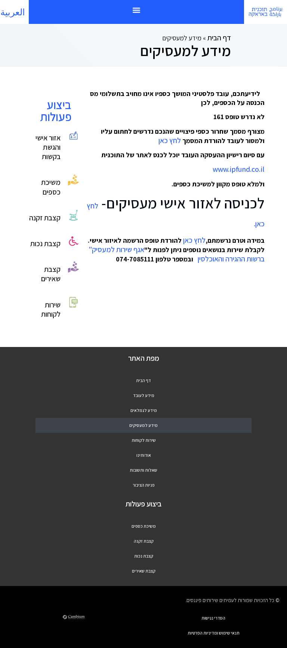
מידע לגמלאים (143, 410)
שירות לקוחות (51, 309)
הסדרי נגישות (213, 618)
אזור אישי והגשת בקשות (48, 147)
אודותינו (143, 455)
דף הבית (219, 38)
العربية (12, 12)
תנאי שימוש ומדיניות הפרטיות (214, 633)
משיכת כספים (51, 186)
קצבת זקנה (45, 218)
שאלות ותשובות (143, 470)
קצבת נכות (45, 243)
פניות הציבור (144, 485)
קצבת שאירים (51, 273)
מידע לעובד (143, 395)
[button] (136, 10)
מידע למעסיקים (143, 425)
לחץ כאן (169, 140)
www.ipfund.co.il (239, 169)
